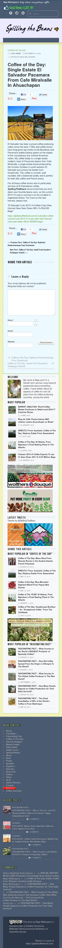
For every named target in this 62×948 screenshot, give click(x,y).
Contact (9, 785)
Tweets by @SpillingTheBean (21, 520)
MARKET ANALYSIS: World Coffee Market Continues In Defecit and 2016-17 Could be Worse (36, 409)
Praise (9, 760)
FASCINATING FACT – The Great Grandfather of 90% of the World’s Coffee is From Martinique (34, 701)
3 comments (34, 819)
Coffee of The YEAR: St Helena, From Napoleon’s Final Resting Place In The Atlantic (36, 597)
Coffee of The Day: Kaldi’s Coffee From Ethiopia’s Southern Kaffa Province (31, 880)
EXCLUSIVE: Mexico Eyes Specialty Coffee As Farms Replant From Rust (33, 827)
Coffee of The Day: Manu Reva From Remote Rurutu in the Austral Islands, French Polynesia (35, 561)
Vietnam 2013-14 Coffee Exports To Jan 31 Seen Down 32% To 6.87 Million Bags (36, 455)
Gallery (9, 774)
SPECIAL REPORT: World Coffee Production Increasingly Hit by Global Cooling (31, 874)
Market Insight (13, 744)
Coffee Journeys (14, 790)
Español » (10, 766)
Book (8, 758)
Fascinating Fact (14, 736)
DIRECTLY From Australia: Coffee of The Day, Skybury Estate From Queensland (37, 432)
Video (8, 777)
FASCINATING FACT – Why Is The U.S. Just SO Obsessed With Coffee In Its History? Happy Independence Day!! (33, 813)
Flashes (16, 823)
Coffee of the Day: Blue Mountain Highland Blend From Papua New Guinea (33, 585)
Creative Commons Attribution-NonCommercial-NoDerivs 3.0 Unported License (28, 928)
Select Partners (13, 782)
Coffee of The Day (17, 50)
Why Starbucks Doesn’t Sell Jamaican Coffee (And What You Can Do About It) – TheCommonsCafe (29, 896)
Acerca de (11, 771)
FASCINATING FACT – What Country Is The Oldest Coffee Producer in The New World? (36, 676)
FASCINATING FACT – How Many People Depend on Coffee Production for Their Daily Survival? (37, 689)
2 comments (34, 832)
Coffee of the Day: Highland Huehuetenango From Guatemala (32, 359)
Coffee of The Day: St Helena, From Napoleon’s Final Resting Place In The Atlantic (36, 445)
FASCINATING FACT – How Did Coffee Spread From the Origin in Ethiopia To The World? (36, 664)
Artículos (10, 768)
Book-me (10, 788)
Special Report (13, 752)
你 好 (8, 779)
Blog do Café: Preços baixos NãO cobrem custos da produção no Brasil (35, 420)
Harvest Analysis (14, 741)
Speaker (10, 763)
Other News (11, 747)
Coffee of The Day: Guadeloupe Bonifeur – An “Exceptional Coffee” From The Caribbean (37, 609)
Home (9, 730)
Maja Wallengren (44, 921)
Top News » (11, 733)
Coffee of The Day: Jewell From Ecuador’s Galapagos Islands (28, 365)
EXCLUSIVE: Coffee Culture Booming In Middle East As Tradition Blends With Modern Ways (35, 840)
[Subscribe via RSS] (23, 12)
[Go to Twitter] (16, 12)
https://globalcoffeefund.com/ (39, 943)
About (9, 755)
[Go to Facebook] (10, 12)
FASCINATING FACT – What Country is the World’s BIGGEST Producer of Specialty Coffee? (36, 651)
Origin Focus (12, 749)
